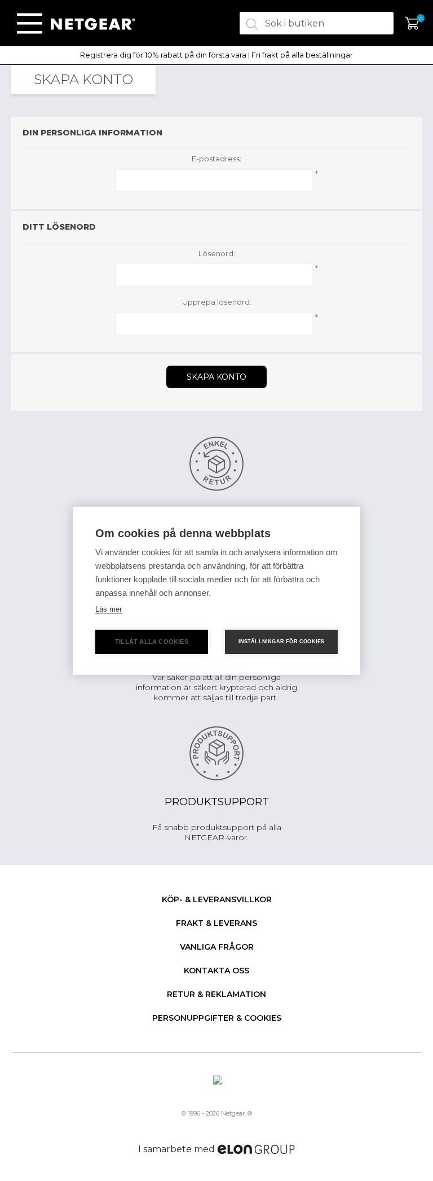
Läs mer (108, 609)
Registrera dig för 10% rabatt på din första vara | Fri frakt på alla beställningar (216, 55)
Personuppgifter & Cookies (216, 1018)
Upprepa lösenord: (216, 302)
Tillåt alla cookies (151, 641)
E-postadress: (216, 159)
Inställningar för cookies (281, 641)
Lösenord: (216, 253)
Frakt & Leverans (216, 923)
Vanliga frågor (217, 947)
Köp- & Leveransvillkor (217, 899)
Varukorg (412, 23)
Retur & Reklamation (216, 994)
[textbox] (317, 23)
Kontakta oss (216, 970)
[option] (216, 55)
